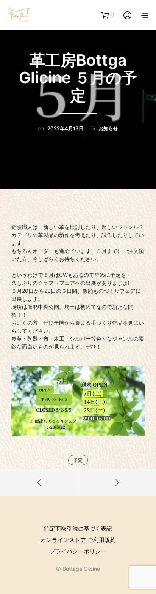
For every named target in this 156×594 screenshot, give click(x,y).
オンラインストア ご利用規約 (78, 539)
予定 (78, 460)
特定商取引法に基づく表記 (78, 528)
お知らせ (108, 128)
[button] (107, 15)
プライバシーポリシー (78, 551)
